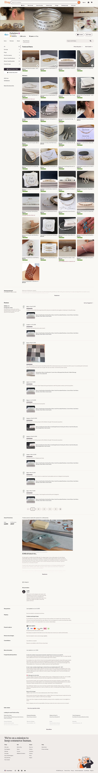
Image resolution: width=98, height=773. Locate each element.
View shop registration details (33, 708)
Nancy (27, 400)
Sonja (27, 342)
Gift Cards (73, 5)
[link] (28, 509)
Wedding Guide (64, 5)
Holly (27, 490)
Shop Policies (26, 41)
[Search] (78, 2)
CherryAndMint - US (31, 722)
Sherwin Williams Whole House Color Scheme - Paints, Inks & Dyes (14, 717)
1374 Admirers (7, 80)
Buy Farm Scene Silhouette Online (11, 724)
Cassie (27, 454)
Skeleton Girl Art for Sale (55, 724)
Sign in (84, 2)
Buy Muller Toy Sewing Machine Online (80, 716)
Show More (49, 729)
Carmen (28, 418)
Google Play (19, 764)
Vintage (56, 5)
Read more (56, 295)
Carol (27, 381)
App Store (8, 764)
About (18, 41)
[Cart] (91, 2)
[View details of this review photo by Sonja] (36, 353)
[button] (80, 34)
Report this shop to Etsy (9, 85)
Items (5, 41)
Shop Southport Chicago (55, 722)
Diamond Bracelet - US (77, 722)
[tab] (12, 46)
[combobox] (43, 2)
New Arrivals (30, 5)
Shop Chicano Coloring (31, 716)
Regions (92, 770)
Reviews (12, 41)
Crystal (27, 324)
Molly (27, 306)
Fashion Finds (49, 5)
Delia (27, 472)
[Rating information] (10, 36)
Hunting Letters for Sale (9, 722)
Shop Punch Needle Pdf (55, 716)
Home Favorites (39, 5)
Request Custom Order (13, 69)
